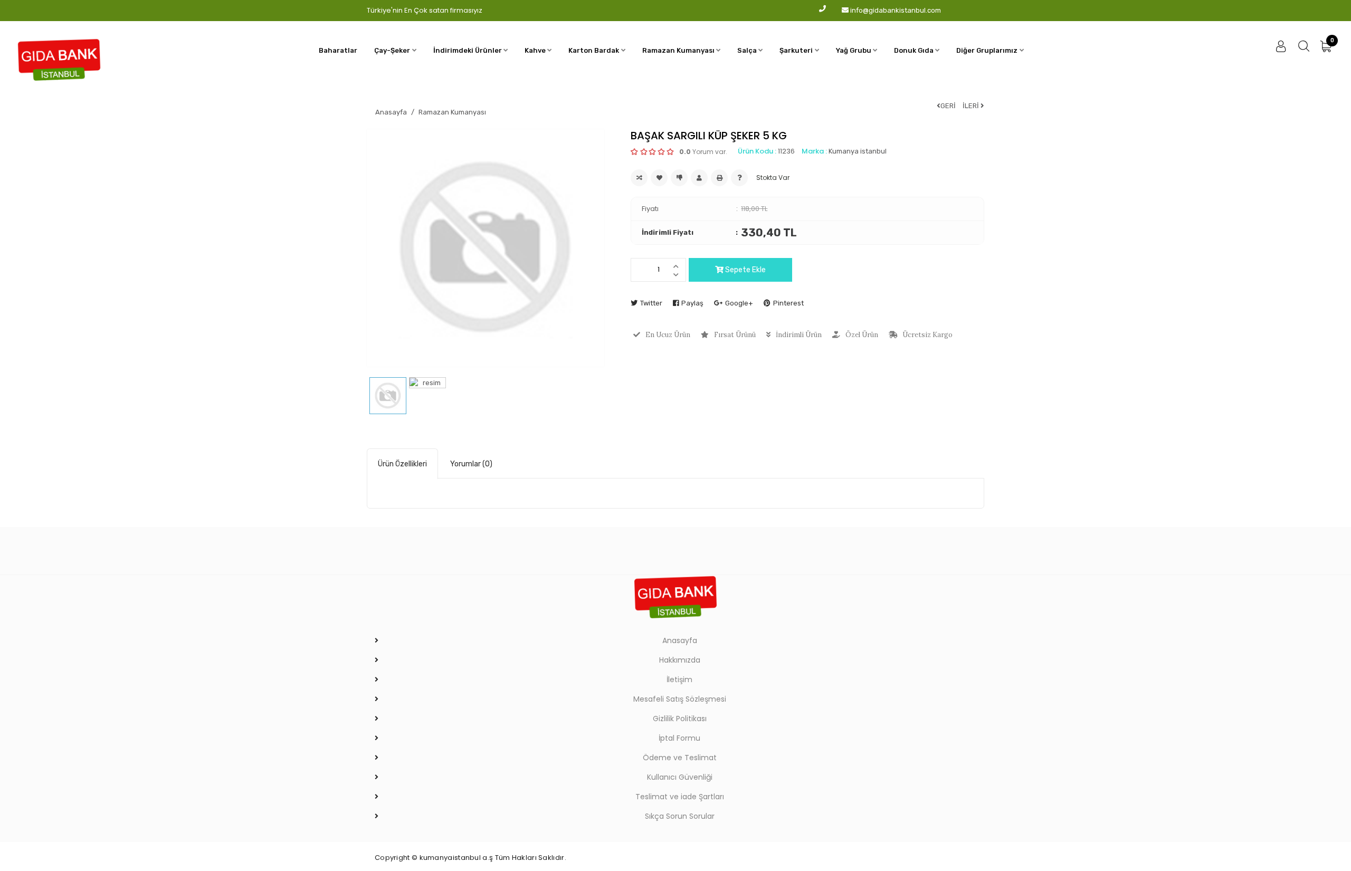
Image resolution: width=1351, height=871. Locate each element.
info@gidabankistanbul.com (895, 10)
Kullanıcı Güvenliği (679, 777)
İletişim (679, 679)
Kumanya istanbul (858, 151)
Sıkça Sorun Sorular (680, 816)
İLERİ (972, 106)
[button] (395, 50)
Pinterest (788, 303)
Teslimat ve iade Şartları (679, 796)
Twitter (651, 303)
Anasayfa (391, 112)
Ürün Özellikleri (402, 464)
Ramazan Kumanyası (452, 112)
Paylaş (692, 303)
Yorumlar (471, 464)
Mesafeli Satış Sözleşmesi (679, 699)
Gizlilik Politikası (680, 718)
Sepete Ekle (745, 269)
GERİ (948, 106)
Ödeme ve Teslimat (680, 757)
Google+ (739, 303)
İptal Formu (679, 738)
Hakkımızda (679, 660)
